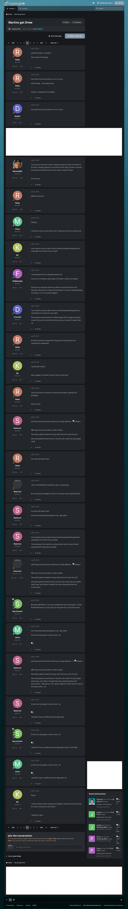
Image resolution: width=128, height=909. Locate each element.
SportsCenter (17, 611)
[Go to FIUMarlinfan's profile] (17, 273)
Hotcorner (18, 571)
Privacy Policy (10, 905)
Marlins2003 (17, 171)
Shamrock (17, 428)
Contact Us (19, 905)
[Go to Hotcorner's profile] (17, 563)
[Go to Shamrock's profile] (17, 420)
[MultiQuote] (32, 67)
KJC (17, 255)
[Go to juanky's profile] (92, 814)
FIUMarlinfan (17, 281)
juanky (99, 812)
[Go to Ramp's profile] (17, 52)
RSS (35, 905)
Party (99, 837)
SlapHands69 (16, 29)
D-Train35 (17, 317)
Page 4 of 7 (54, 43)
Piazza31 (100, 799)
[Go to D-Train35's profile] (17, 309)
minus (17, 229)
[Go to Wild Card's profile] (17, 484)
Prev (13, 43)
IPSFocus (78, 905)
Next (41, 43)
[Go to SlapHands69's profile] (9, 29)
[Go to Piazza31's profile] (92, 801)
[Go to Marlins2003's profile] (17, 164)
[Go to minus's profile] (17, 221)
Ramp (17, 60)
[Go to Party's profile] (92, 839)
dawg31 (17, 116)
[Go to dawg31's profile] (17, 108)
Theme (72, 905)
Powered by (113, 905)
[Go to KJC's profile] (17, 247)
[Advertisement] (64, 142)
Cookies (28, 905)
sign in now (52, 838)
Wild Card (17, 492)
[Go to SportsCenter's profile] (17, 604)
